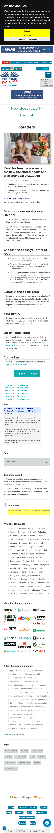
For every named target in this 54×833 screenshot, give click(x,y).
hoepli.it (45, 692)
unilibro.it (13, 728)
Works (37, 763)
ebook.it (43, 685)
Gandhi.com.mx (16, 692)
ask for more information (17, 364)
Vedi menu (48, 75)
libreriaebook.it (41, 699)
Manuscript (10, 769)
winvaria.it (34, 728)
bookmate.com (16, 678)
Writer (8, 757)
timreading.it (29, 725)
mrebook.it (14, 710)
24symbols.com (14, 671)
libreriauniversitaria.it (38, 703)
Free (32, 757)
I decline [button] (27, 35)
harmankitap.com (32, 692)
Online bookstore (27, 818)
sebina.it (40, 721)
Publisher (37, 751)
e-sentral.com (31, 685)
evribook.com (26, 689)
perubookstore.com (17, 717)
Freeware (10, 763)
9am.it (26, 671)
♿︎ (4, 828)
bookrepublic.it (15, 681)
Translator (24, 763)
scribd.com (29, 721)
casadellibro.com (31, 681)
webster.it (23, 728)
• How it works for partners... (16, 396)
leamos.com (28, 699)
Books (41, 757)
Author (24, 751)
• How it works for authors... (16, 385)
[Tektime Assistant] (47, 823)
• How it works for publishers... (17, 393)
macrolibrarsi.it (27, 707)
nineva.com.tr (26, 710)
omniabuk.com (16, 714)
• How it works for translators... (17, 388)
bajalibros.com (15, 674)
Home (11, 807)
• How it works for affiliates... (16, 399)
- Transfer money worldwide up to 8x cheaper (29, 510)
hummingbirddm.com (18, 696)
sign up (43, 219)
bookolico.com (30, 678)
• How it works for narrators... (17, 390)
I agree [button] (27, 31)
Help (30, 812)
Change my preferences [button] (27, 39)
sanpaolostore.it (16, 721)
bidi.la (39, 674)
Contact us (41, 812)
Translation (11, 751)
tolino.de (39, 725)
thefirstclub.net (15, 725)
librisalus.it (14, 707)
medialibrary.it (40, 707)
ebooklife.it (14, 689)
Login (46, 69)
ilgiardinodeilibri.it (42, 696)
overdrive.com (30, 714)
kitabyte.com (15, 699)
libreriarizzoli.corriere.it (19, 703)
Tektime (42, 831)
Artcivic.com (37, 671)
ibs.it (31, 696)
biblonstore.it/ (29, 674)
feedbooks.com (40, 689)
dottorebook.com (16, 685)
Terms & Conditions (27, 807)
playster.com (33, 717)
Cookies (19, 812)
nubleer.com (39, 710)
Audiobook (21, 757)
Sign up (39, 69)
